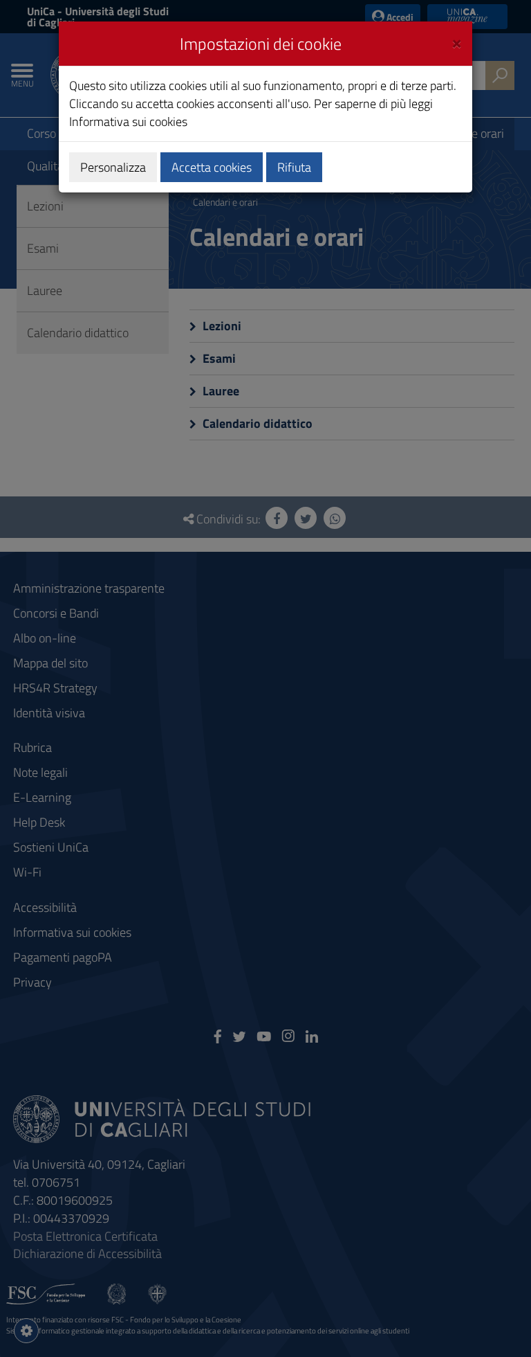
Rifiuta (294, 167)
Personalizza (113, 167)
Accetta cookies (211, 167)
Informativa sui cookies (128, 121)
